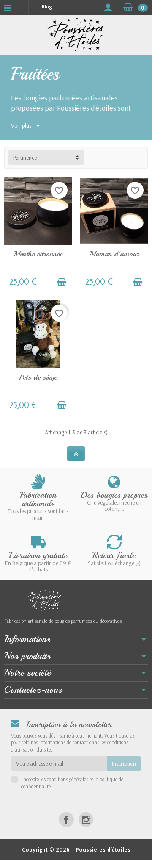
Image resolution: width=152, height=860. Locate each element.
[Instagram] (86, 819)
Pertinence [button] (25, 157)
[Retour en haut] (76, 453)
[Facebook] (66, 819)
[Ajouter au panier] (62, 282)
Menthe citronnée (38, 253)
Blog (47, 7)
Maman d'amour (114, 253)
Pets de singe (38, 377)
